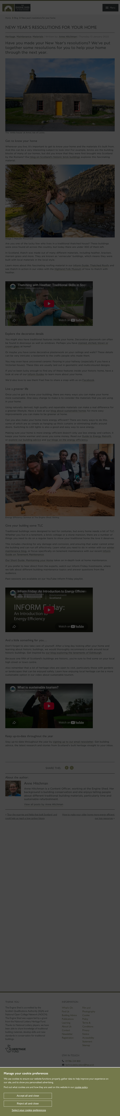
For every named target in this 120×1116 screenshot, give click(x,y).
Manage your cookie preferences (26, 1073)
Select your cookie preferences (29, 1110)
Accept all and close (28, 1095)
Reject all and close (28, 1103)
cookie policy (81, 1087)
